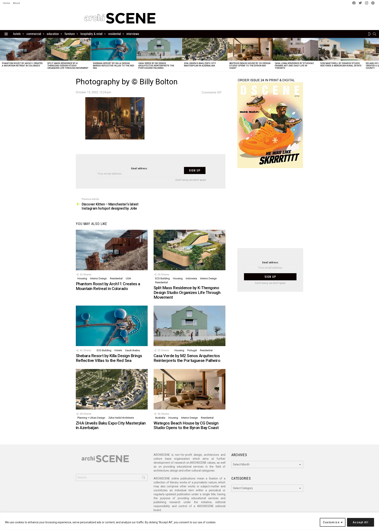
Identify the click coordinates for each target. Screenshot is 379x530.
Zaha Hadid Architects (121, 417)
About (16, 3)
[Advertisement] (270, 210)
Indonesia (191, 278)
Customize (331, 522)
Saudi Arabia (132, 350)
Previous (2, 55)
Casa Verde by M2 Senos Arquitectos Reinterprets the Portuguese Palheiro (156, 65)
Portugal (192, 350)
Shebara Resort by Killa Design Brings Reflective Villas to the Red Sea (113, 65)
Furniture (70, 34)
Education (53, 34)
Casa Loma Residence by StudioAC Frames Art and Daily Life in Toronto (294, 65)
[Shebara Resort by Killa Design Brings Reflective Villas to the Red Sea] (113, 49)
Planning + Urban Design (91, 417)
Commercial (33, 34)
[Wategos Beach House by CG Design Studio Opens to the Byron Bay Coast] (250, 49)
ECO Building (162, 278)
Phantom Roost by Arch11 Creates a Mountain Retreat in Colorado (22, 64)
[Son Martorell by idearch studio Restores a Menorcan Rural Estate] (341, 49)
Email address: (139, 168)
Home (6, 3)
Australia (160, 417)
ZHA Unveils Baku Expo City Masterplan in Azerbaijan (200, 64)
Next (377, 55)
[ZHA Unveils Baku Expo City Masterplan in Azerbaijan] (204, 49)
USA (128, 278)
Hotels (17, 34)
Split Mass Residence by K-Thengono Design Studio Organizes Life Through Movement (67, 65)
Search (144, 478)
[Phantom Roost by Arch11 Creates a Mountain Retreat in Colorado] (22, 49)
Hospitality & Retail (91, 34)
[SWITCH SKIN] (369, 34)
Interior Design (98, 278)
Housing (82, 278)
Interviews (133, 34)
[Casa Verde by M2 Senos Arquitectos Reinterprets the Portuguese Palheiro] (159, 49)
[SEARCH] (374, 34)
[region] (189, 521)
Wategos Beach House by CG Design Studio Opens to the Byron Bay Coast (249, 65)
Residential (114, 34)
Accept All (360, 522)
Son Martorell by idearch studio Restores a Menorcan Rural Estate (340, 64)
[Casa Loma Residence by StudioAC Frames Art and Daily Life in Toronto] (295, 49)
